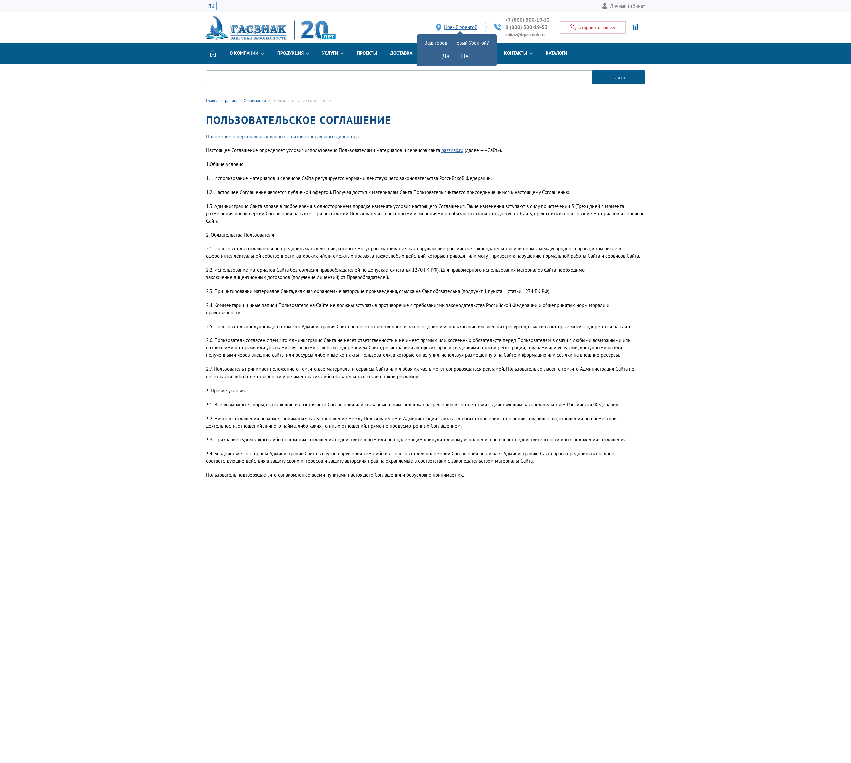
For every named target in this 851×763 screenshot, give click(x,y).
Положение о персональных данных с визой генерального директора (283, 136)
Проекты (367, 53)
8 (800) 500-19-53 (526, 27)
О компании (244, 53)
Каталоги (556, 53)
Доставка (401, 53)
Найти (618, 77)
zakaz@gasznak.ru (525, 34)
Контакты (515, 53)
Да (446, 56)
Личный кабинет (627, 6)
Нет (466, 56)
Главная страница (222, 100)
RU (211, 6)
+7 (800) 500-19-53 (527, 20)
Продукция (290, 53)
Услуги (330, 53)
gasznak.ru (452, 150)
